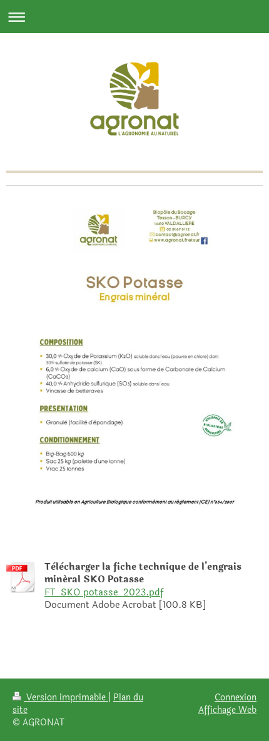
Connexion (235, 697)
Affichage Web (227, 710)
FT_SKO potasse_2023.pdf (103, 592)
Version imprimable (66, 697)
